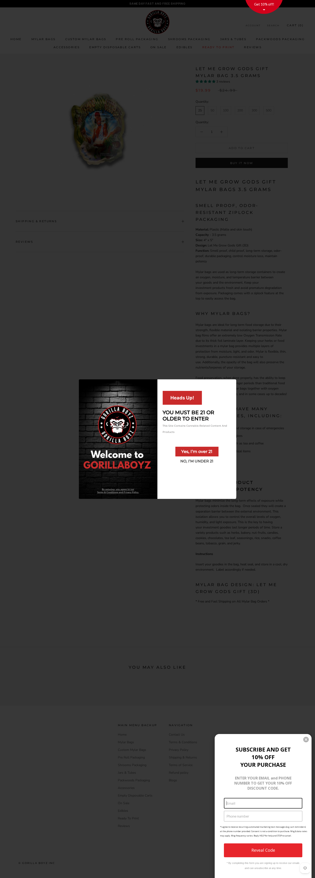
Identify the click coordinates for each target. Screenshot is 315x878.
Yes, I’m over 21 (196, 451)
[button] (306, 739)
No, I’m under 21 (196, 461)
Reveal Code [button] (263, 850)
